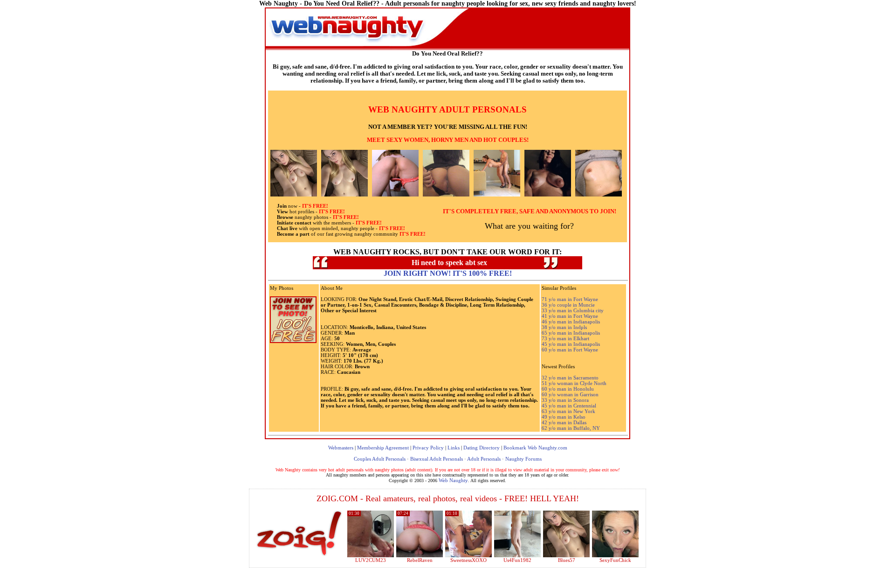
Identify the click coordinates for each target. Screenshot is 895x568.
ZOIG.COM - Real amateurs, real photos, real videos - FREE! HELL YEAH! (448, 498)
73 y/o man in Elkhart (565, 338)
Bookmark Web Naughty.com (535, 447)
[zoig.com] (299, 533)
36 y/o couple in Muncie (568, 305)
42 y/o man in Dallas (564, 422)
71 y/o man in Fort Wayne (570, 299)
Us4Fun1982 (517, 560)
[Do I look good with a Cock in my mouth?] (615, 555)
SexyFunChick (615, 560)
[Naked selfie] (566, 555)
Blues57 (566, 560)
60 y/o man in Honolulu (568, 389)
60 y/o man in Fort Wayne (570, 349)
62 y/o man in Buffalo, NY (571, 428)
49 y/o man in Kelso (563, 417)
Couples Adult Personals (380, 459)
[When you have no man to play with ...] (419, 555)
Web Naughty (453, 480)
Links (454, 447)
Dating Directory (481, 447)
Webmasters (340, 447)
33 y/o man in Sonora (565, 400)
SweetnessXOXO (468, 560)
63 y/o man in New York (568, 411)
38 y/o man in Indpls (564, 327)
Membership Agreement (383, 447)
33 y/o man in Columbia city (573, 310)
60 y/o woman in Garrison (570, 394)
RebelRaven (420, 560)
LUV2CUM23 (370, 560)
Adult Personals (484, 459)
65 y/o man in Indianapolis (571, 333)
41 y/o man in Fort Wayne (570, 316)
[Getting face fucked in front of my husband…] (468, 555)
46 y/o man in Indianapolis (571, 321)
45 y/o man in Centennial (569, 405)
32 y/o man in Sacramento (570, 377)
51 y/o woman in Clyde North (574, 383)
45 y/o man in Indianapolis (571, 344)
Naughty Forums (523, 459)
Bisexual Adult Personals (436, 459)
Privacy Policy (428, 447)
